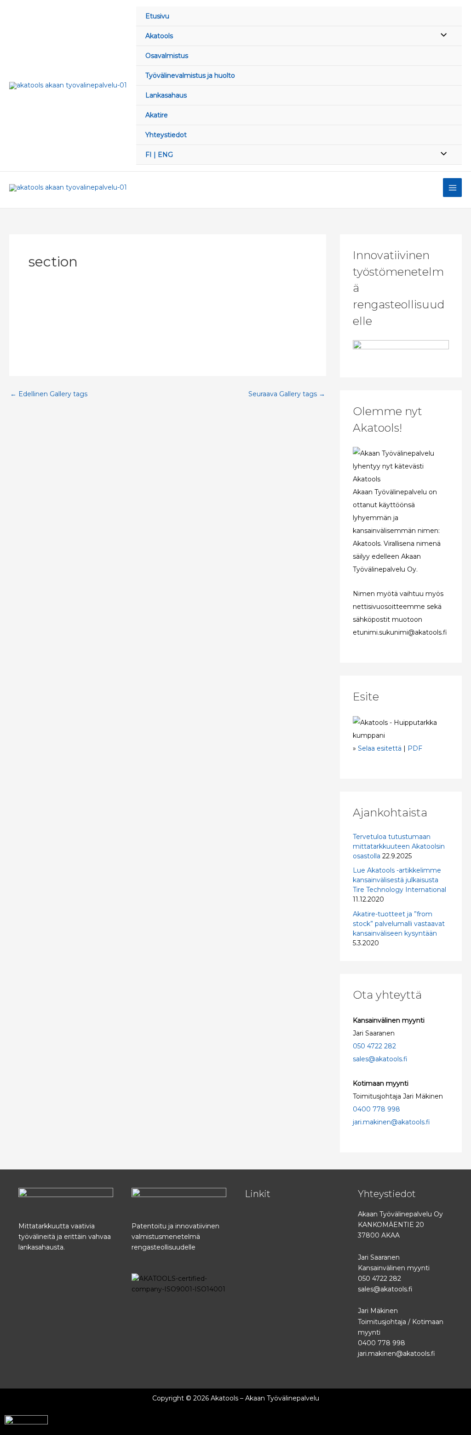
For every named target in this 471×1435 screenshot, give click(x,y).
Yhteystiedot (166, 135)
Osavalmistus (166, 56)
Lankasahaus (166, 95)
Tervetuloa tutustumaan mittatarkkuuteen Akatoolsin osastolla (399, 846)
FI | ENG (159, 154)
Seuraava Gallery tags (286, 394)
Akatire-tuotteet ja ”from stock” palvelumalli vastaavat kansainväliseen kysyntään (399, 923)
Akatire (156, 115)
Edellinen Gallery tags (48, 394)
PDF (415, 748)
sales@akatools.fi (380, 1059)
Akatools (159, 36)
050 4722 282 (374, 1046)
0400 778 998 (376, 1109)
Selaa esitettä (380, 748)
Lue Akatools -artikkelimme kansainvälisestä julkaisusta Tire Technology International (399, 880)
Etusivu (157, 16)
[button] (292, 1217)
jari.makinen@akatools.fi (391, 1122)
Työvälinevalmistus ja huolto (190, 75)
